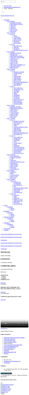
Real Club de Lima (9, 349)
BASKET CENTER (15, 22)
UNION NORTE (18, 104)
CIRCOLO (13, 25)
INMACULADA (18, 199)
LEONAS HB (14, 62)
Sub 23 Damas (11, 170)
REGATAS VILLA (15, 66)
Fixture (5, 205)
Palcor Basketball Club (10, 347)
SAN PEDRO (17, 43)
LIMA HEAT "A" (18, 189)
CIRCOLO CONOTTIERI (17, 57)
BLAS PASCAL (18, 46)
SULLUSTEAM (18, 102)
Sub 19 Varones (11, 154)
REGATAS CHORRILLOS (17, 64)
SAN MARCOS (18, 83)
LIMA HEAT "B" (18, 201)
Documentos (7, 228)
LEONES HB (17, 76)
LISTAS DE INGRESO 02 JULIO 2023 (11, 237)
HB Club (6, 353)
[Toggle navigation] (1, 17)
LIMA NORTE (17, 38)
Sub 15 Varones (11, 69)
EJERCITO (17, 198)
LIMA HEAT (17, 77)
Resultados (6, 211)
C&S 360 (12, 27)
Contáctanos (4, 240)
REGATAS (13, 31)
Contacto (6, 230)
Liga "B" (12, 44)
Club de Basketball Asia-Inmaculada (13, 345)
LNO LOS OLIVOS (19, 147)
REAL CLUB (14, 30)
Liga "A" (12, 34)
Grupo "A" (13, 180)
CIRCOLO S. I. (14, 59)
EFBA (15, 35)
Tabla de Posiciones (9, 217)
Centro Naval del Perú (9, 339)
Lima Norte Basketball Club (11, 346)
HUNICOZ (13, 28)
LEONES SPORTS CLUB (21, 50)
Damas (12, 208)
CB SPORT (17, 91)
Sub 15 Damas (11, 51)
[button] (3, 392)
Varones (12, 209)
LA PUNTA (17, 37)
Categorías (6, 19)
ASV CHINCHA (18, 88)
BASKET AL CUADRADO (17, 183)
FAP (15, 186)
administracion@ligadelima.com (12, 7)
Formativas (10, 207)
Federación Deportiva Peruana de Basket (14, 337)
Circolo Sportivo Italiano (10, 342)
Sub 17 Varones (11, 118)
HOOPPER (17, 95)
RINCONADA (14, 67)
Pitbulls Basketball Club (10, 352)
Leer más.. (3, 282)
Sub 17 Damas (11, 105)
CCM (15, 141)
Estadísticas (7, 223)
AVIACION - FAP (18, 89)
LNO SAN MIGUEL (19, 149)
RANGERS (17, 191)
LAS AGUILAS (14, 112)
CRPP (15, 75)
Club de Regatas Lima (9, 340)
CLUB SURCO (18, 73)
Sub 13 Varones (11, 33)
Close (2, 393)
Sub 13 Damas (11, 21)
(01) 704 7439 (7, 5)
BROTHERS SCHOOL (16, 24)
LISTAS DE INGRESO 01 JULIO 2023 (11, 234)
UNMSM (6, 350)
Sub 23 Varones (11, 179)
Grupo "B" (13, 194)
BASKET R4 (13, 54)
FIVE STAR (13, 60)
